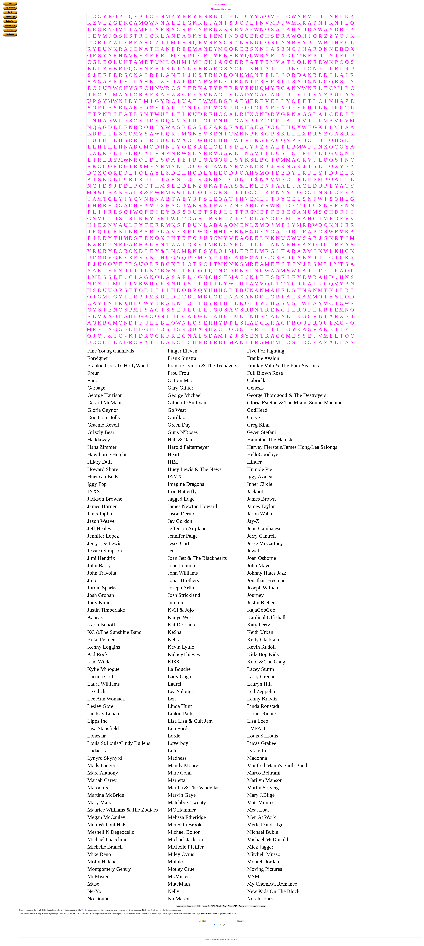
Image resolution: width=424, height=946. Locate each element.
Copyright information (211, 939)
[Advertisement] (10, 70)
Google (84, 910)
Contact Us (234, 939)
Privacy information (224, 939)
